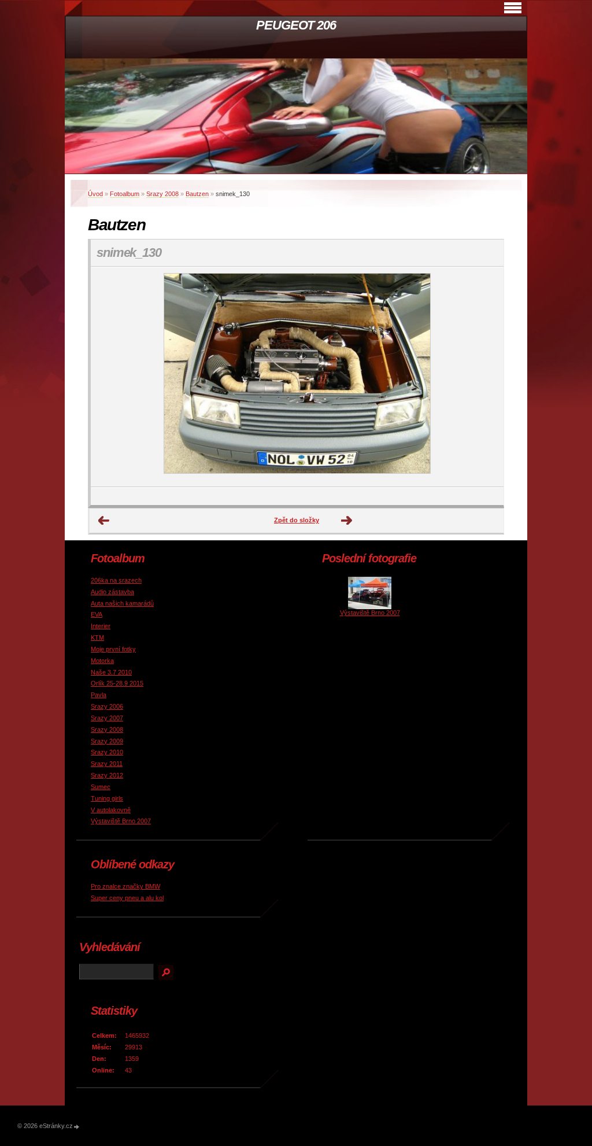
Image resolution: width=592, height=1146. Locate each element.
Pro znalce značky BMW (125, 886)
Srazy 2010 (107, 752)
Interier (100, 625)
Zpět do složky (296, 520)
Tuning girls (107, 798)
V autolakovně (111, 809)
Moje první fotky (113, 649)
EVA (96, 614)
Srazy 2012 (107, 775)
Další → (347, 520)
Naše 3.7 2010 (111, 672)
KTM (97, 637)
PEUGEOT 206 (296, 25)
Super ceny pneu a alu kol (127, 897)
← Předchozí (104, 520)
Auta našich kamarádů (122, 603)
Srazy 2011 (107, 763)
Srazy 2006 (107, 706)
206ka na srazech (116, 580)
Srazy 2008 (162, 193)
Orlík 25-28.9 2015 (117, 683)
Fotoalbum (124, 193)
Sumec (100, 786)
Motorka (102, 660)
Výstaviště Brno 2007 (121, 820)
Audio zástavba (112, 591)
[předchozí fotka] (110, 377)
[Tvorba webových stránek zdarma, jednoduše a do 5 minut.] (77, 1126)
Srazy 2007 (107, 717)
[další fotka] (485, 377)
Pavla (98, 694)
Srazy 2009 (107, 741)
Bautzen (197, 193)
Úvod (95, 193)
